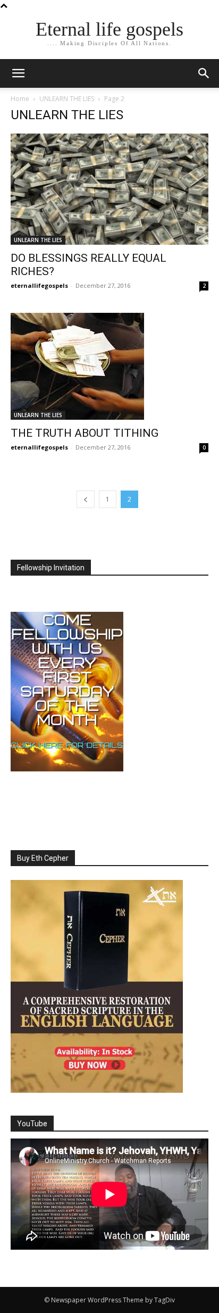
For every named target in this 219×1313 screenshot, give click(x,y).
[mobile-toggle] (18, 73)
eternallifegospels (39, 285)
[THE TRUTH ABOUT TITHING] (109, 366)
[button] (204, 73)
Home (20, 98)
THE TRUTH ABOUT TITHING (84, 433)
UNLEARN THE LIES (66, 98)
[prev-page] (86, 499)
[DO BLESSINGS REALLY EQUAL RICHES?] (109, 189)
